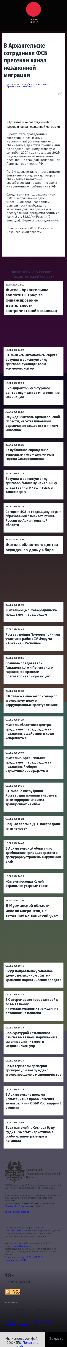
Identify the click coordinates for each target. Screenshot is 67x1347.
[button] (60, 93)
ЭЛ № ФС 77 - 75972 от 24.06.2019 (25, 1229)
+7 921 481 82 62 (35, 1257)
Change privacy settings (17, 1211)
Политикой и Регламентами (19, 1206)
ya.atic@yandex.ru (21, 1245)
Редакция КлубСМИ (15, 1259)
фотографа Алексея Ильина (28, 1323)
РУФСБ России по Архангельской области (28, 85)
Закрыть (56, 1338)
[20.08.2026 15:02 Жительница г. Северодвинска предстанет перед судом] (33, 601)
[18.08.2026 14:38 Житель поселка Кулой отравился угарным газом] (33, 873)
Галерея (10, 1321)
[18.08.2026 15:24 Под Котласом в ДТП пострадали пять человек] (33, 815)
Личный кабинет (34, 20)
